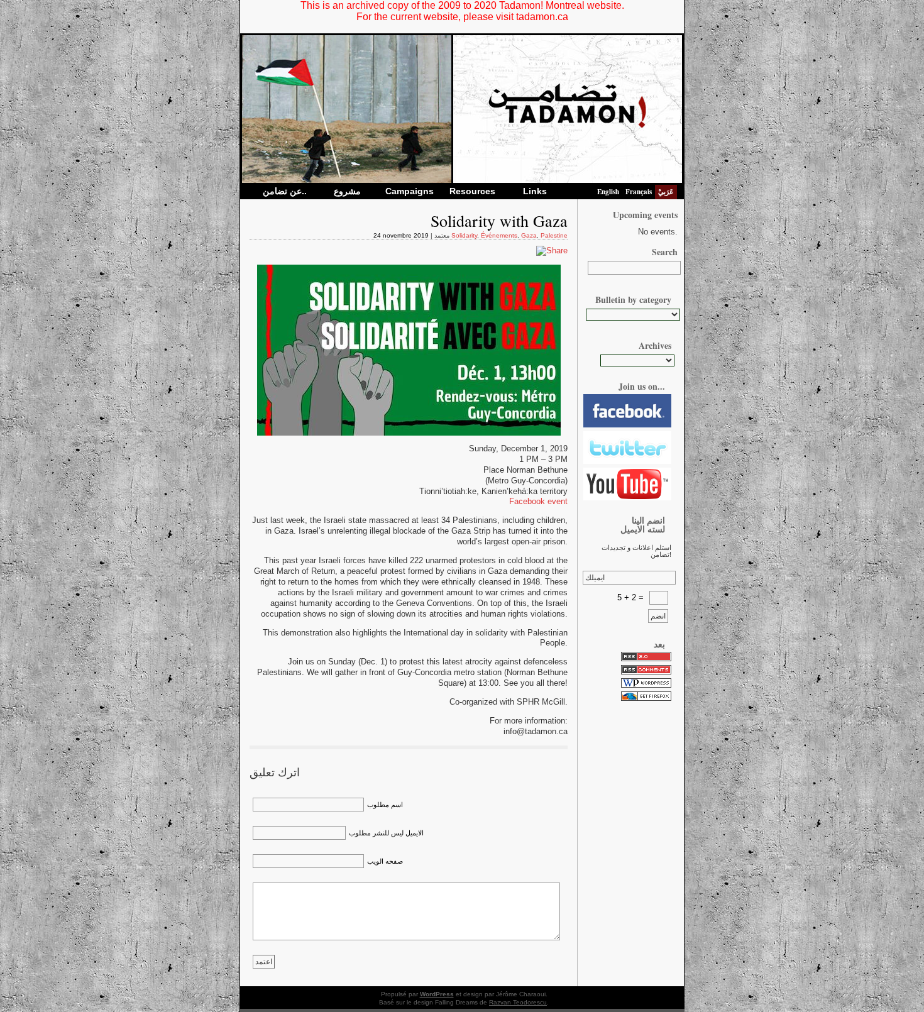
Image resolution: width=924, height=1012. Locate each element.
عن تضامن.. (285, 191)
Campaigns (409, 191)
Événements (499, 235)
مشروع (347, 191)
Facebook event (538, 501)
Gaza (529, 235)
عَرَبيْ (666, 192)
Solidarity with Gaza (499, 220)
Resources (472, 191)
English (608, 192)
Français (638, 192)
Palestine (554, 235)
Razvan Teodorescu (518, 1002)
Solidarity (464, 235)
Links (535, 191)
